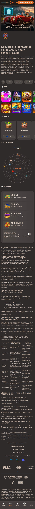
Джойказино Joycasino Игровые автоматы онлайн (17, 250)
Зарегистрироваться (25, 2)
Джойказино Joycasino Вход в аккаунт (14, 253)
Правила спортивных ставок (16, 443)
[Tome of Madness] (16, 96)
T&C (5, 238)
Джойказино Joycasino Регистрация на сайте (16, 249)
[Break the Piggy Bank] (6, 108)
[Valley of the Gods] (16, 108)
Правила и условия (17, 449)
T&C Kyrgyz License (17, 446)
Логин (13, 2)
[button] (17, 81)
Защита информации (12, 456)
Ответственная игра (17, 452)
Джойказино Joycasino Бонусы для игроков (15, 251)
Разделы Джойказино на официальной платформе (18, 247)
